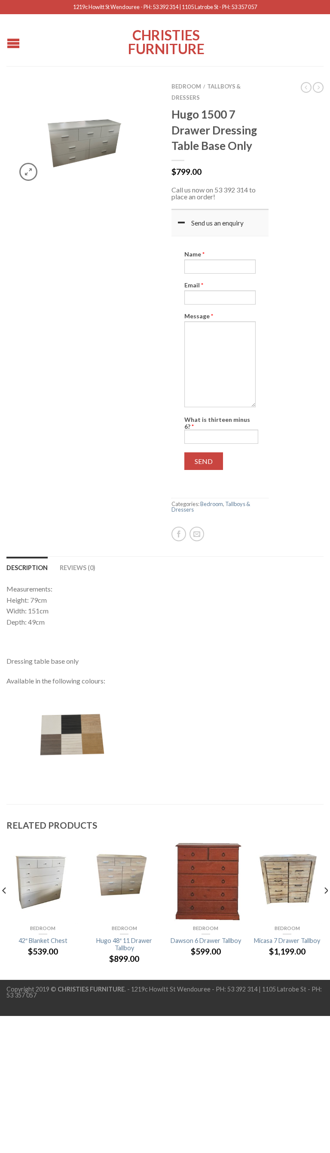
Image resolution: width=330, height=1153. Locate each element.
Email (193, 285)
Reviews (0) (77, 567)
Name (194, 254)
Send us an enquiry (217, 223)
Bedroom (186, 86)
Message (198, 316)
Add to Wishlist (137, 100)
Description (27, 567)
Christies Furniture (166, 41)
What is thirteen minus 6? (217, 423)
